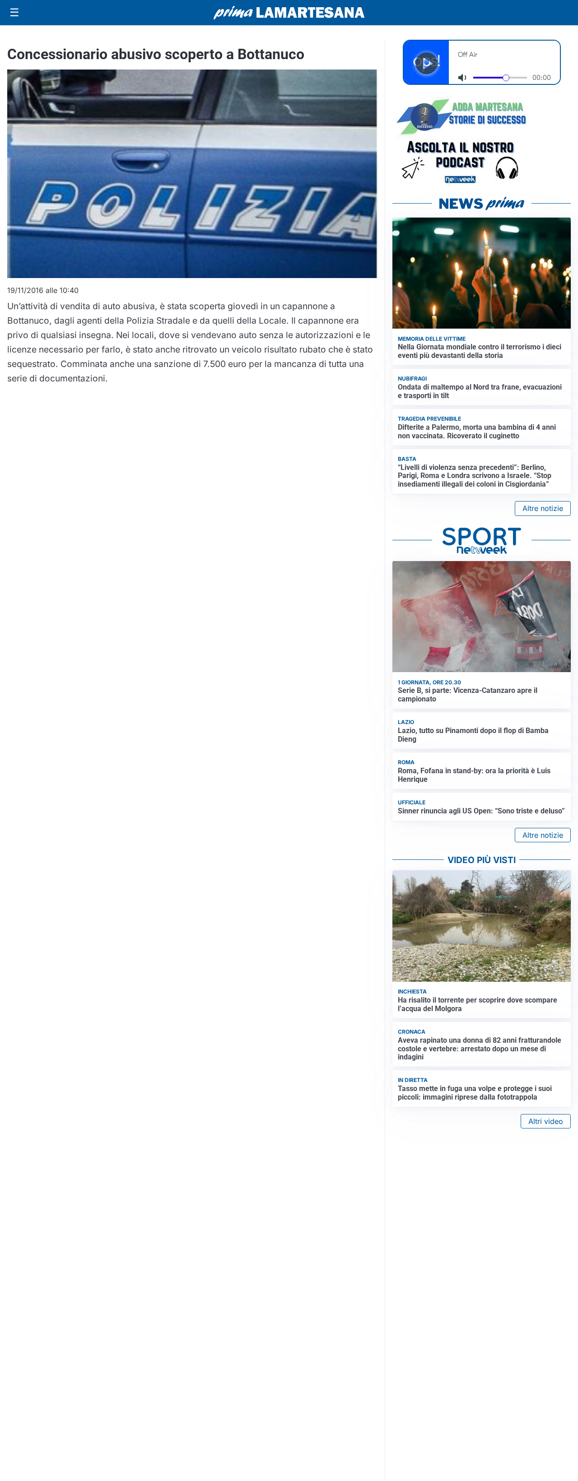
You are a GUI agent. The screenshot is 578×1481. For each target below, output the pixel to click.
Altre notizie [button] (542, 508)
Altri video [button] (545, 1121)
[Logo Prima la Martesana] (289, 12)
